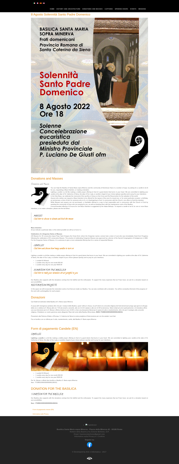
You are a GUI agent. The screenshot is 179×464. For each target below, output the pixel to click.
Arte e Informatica (93, 452)
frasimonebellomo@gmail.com (92, 434)
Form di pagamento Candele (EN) (54, 328)
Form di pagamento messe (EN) (43, 409)
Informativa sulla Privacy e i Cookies (89, 436)
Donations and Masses (47, 178)
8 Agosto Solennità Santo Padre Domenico (60, 14)
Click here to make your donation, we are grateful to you (56, 273)
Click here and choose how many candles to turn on (54, 248)
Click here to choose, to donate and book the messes (53, 219)
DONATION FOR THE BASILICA (53, 388)
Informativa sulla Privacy (41, 414)
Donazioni (38, 297)
